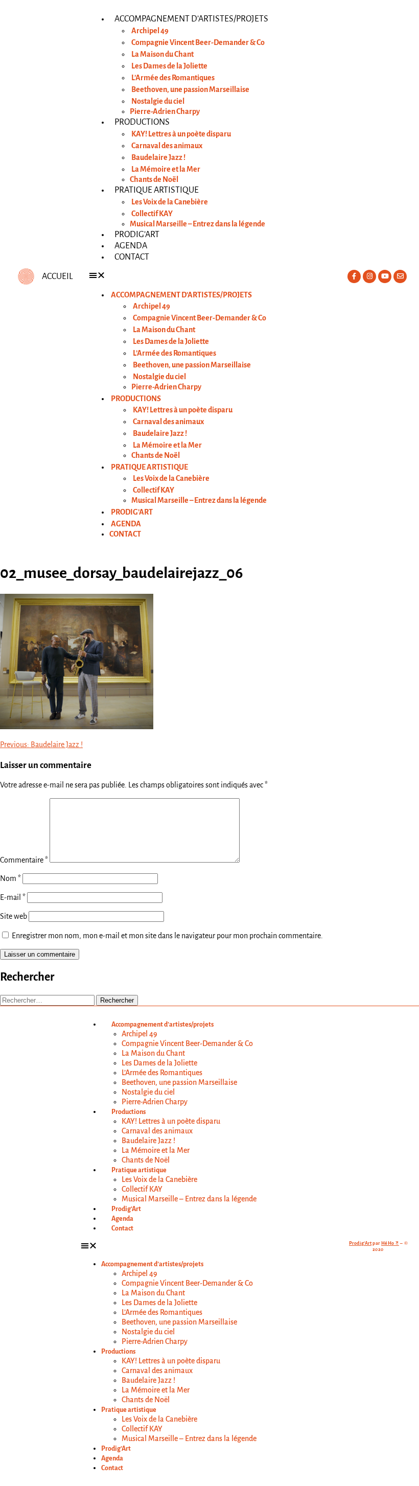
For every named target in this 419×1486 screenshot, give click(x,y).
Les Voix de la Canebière (169, 202)
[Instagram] (369, 276)
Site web (13, 916)
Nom (10, 878)
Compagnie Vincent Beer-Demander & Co (198, 42)
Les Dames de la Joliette (169, 66)
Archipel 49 (150, 31)
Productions (142, 122)
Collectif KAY (152, 214)
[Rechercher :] (48, 1000)
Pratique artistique (156, 190)
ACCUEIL (57, 276)
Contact (131, 257)
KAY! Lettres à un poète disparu (181, 134)
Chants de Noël (154, 179)
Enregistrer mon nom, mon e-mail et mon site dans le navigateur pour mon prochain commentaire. (167, 936)
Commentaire (24, 860)
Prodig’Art (136, 234)
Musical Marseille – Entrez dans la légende (197, 224)
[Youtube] (384, 276)
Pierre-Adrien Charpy (165, 111)
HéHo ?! (390, 1243)
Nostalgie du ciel (157, 101)
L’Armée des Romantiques (173, 78)
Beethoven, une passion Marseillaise (190, 89)
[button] (209, 276)
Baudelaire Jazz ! (158, 157)
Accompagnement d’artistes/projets (191, 19)
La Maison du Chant (162, 54)
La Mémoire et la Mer (165, 169)
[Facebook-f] (354, 276)
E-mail (13, 897)
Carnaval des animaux (166, 146)
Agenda (130, 245)
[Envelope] (400, 276)
